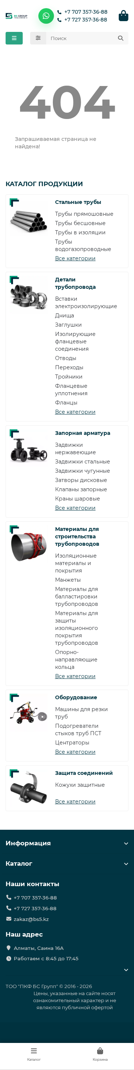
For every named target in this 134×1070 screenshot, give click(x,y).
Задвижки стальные (82, 461)
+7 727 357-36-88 (85, 20)
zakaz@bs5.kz (31, 919)
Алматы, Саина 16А (39, 948)
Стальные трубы (78, 202)
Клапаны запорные (81, 489)
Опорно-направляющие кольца (76, 659)
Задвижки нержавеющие (75, 449)
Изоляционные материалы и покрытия (76, 563)
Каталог (19, 863)
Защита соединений (84, 773)
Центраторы (72, 742)
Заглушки (68, 324)
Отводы (65, 358)
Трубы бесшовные (80, 223)
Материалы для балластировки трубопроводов (76, 596)
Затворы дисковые (81, 480)
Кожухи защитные (80, 785)
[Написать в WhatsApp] (46, 16)
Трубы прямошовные (84, 214)
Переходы (69, 367)
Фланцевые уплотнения (71, 390)
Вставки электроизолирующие (86, 302)
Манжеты (68, 580)
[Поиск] (120, 38)
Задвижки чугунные (82, 471)
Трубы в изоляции (80, 232)
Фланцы (66, 402)
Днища (64, 315)
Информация (28, 843)
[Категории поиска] (38, 38)
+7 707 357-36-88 (86, 12)
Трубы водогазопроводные (83, 245)
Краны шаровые (77, 498)
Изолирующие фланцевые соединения (75, 341)
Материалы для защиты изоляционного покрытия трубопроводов (76, 628)
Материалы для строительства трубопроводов (77, 536)
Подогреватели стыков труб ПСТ (78, 730)
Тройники (69, 376)
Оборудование (76, 697)
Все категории (75, 258)
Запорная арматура (82, 433)
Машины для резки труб (81, 713)
